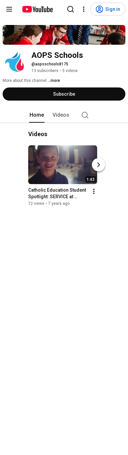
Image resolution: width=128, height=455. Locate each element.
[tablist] (64, 115)
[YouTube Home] (37, 9)
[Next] (98, 164)
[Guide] (9, 9)
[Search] (71, 9)
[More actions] (93, 191)
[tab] (37, 115)
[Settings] (84, 9)
